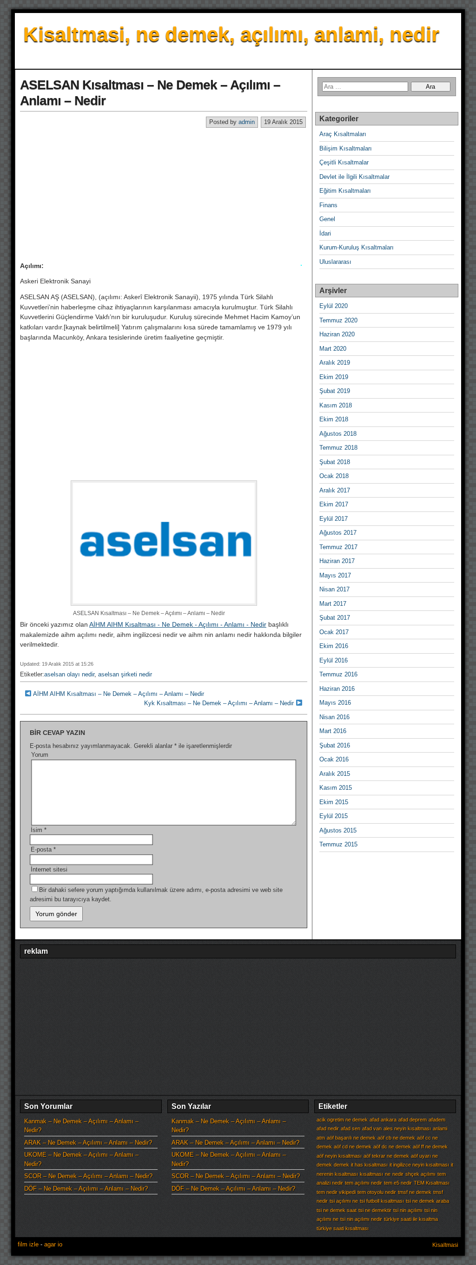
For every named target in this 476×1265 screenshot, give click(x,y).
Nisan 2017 (334, 589)
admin (246, 121)
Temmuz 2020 (338, 320)
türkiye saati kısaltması (343, 1228)
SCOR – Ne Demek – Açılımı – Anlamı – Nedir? (88, 1176)
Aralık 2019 (334, 362)
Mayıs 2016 (335, 702)
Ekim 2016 (333, 645)
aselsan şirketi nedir (125, 674)
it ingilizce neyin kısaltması (419, 1164)
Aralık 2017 (334, 490)
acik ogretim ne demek (342, 1119)
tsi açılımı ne (344, 1201)
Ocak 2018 (334, 475)
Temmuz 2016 (338, 674)
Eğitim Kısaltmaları (345, 190)
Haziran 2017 (337, 560)
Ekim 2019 (333, 377)
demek (341, 1164)
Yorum (39, 754)
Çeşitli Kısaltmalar (344, 162)
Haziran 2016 (337, 688)
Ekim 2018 (333, 419)
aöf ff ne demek (430, 1146)
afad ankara (383, 1119)
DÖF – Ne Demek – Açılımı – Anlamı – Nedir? (86, 1188)
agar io (53, 1244)
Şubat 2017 (334, 617)
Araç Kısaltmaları (342, 134)
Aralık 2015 (334, 773)
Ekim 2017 (333, 504)
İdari (325, 233)
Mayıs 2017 (335, 575)
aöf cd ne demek (352, 1146)
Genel (327, 219)
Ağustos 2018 (338, 433)
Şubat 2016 (334, 745)
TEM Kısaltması (432, 1183)
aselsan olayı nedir (69, 674)
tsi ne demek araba (427, 1201)
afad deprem (412, 1119)
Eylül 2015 (333, 816)
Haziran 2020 (337, 334)
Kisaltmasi (445, 1245)
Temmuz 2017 (338, 547)
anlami (440, 1128)
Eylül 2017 (333, 518)
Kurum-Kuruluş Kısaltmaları (356, 247)
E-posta (43, 849)
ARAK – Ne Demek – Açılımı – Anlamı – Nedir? (88, 1142)
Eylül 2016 (333, 660)
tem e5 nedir (398, 1183)
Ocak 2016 (334, 759)
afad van (372, 1128)
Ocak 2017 (334, 632)
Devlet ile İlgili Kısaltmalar (354, 176)
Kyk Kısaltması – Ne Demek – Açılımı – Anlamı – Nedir (219, 703)
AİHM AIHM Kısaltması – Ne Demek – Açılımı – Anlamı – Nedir (118, 693)
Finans (328, 205)
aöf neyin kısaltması (339, 1156)
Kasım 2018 (335, 405)
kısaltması (371, 1174)
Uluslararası (335, 261)
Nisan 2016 (334, 717)
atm (321, 1137)
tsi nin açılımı (408, 1210)
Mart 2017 (332, 603)
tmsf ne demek (414, 1192)
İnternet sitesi (49, 869)
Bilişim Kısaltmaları (345, 148)
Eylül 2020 (333, 305)
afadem (437, 1119)
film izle (28, 1244)
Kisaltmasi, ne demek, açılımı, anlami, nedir (231, 34)
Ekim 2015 (333, 802)
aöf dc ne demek (392, 1146)
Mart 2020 (332, 348)
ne (387, 1174)
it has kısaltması (369, 1164)
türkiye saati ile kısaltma (411, 1219)
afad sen (350, 1128)
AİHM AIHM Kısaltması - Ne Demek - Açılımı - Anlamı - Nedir (177, 624)
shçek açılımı (420, 1174)
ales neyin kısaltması (407, 1128)
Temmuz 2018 (338, 447)
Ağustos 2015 (338, 830)
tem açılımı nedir (363, 1183)
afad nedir (328, 1128)
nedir (397, 1174)
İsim (38, 829)
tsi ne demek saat (337, 1210)
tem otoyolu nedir (376, 1192)
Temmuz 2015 (338, 844)
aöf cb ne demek (396, 1137)
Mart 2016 (332, 731)
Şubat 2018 (334, 462)
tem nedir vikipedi (336, 1192)
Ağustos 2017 (338, 532)
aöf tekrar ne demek (386, 1156)
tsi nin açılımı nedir (361, 1219)
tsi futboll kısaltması (382, 1201)
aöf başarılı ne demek (351, 1137)
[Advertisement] (163, 194)
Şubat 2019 (334, 390)
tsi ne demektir (374, 1210)
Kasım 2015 (335, 787)
